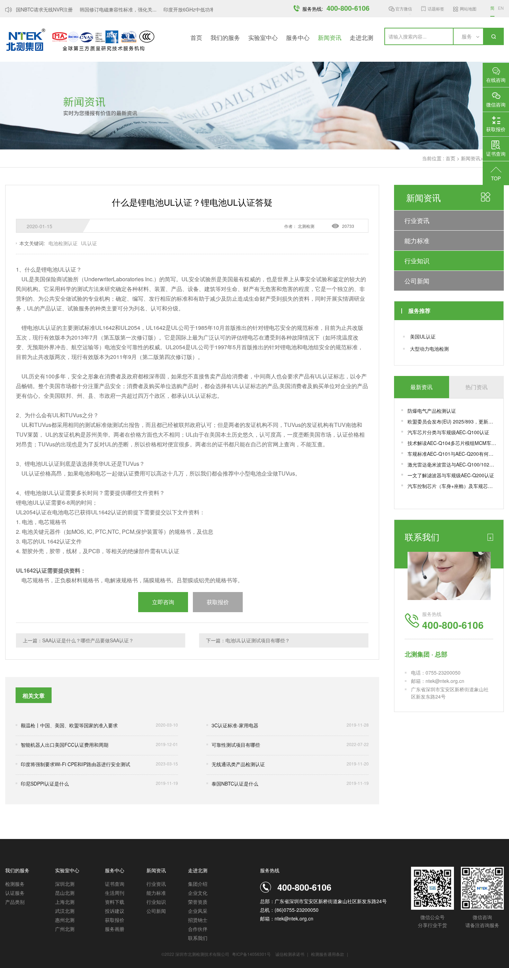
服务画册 (114, 928)
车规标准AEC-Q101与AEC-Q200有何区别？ (452, 453)
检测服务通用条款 (328, 954)
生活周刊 (114, 892)
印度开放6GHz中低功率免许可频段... (196, 9)
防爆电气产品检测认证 (432, 410)
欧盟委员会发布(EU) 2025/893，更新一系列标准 (452, 421)
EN (501, 8)
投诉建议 (114, 910)
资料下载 (114, 901)
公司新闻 (416, 280)
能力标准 (416, 240)
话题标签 (436, 8)
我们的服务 (225, 37)
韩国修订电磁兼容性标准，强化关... (111, 9)
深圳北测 (64, 883)
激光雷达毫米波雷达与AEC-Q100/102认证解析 (452, 464)
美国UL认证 (423, 336)
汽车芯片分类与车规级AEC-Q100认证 (448, 432)
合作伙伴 (197, 928)
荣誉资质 (197, 901)
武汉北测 (64, 910)
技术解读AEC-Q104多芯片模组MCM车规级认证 (452, 442)
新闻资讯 (329, 37)
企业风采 (197, 910)
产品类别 (15, 901)
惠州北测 (64, 919)
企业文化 (197, 892)
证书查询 (114, 883)
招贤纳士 (197, 919)
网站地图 (468, 8)
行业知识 (416, 260)
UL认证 (89, 243)
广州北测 (64, 928)
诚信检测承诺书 (289, 954)
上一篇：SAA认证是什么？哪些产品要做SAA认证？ (78, 640)
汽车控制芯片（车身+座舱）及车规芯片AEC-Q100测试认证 (452, 485)
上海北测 (64, 901)
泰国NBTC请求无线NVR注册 (35, 9)
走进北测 (361, 37)
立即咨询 (163, 602)
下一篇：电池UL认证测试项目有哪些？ (248, 640)
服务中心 (298, 37)
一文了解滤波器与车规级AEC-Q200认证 (451, 475)
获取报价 (114, 919)
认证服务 (15, 892)
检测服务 (15, 883)
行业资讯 (416, 220)
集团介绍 (197, 883)
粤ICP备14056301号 (251, 954)
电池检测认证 (63, 243)
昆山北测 (64, 892)
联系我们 (197, 937)
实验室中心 (263, 37)
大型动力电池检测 (429, 348)
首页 (196, 37)
